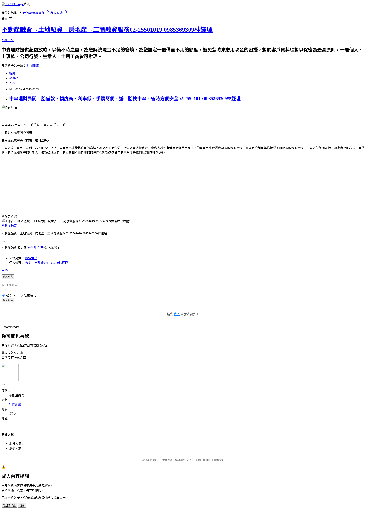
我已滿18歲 (9, 505)
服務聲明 (219, 460)
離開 (21, 505)
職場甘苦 (31, 258)
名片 (12, 82)
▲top (5, 269)
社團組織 (33, 65)
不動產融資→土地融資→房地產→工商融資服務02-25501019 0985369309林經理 (107, 29)
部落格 (13, 78)
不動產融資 (9, 225)
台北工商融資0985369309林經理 (46, 262)
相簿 (12, 73)
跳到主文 (8, 40)
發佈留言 (8, 300)
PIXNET (154, 460)
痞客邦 (32, 247)
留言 (40, 247)
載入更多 (8, 276)
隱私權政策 (204, 460)
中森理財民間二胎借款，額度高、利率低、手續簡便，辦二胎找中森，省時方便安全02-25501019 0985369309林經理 (125, 98)
